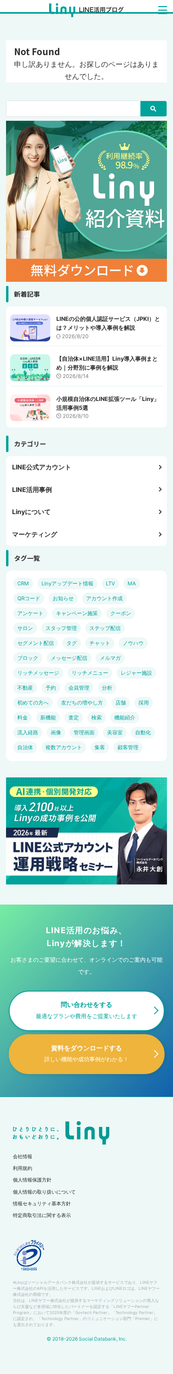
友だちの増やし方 (82, 702)
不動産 (25, 687)
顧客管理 (127, 747)
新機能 (48, 717)
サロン (25, 628)
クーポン (120, 613)
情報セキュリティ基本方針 (42, 1203)
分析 (107, 687)
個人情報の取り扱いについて (44, 1192)
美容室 (115, 732)
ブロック (27, 658)
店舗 (120, 702)
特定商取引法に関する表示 (42, 1215)
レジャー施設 (136, 672)
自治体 (25, 747)
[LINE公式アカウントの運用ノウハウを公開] (86, 11)
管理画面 (84, 732)
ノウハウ (133, 643)
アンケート (30, 613)
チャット (99, 643)
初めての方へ (33, 702)
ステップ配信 (105, 628)
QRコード (28, 598)
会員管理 (78, 687)
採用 (143, 702)
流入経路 (27, 732)
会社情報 (22, 1156)
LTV (110, 583)
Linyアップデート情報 (67, 583)
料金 (22, 717)
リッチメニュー (90, 672)
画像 (56, 732)
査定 (73, 717)
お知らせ (63, 598)
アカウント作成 (104, 598)
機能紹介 (124, 717)
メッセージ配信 (69, 658)
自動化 (143, 732)
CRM (23, 583)
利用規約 (22, 1168)
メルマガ (110, 658)
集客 (100, 747)
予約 (50, 687)
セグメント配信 (35, 643)
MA (132, 583)
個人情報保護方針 (32, 1180)
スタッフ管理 (61, 628)
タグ (71, 643)
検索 (96, 717)
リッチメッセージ (38, 672)
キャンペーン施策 (77, 613)
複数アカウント (63, 747)
